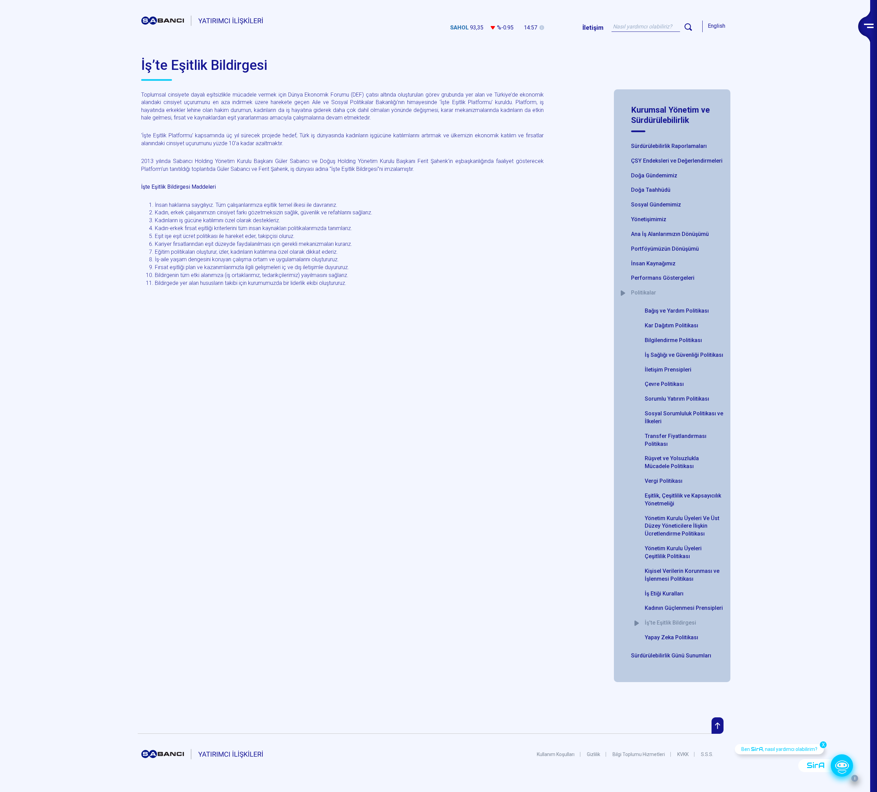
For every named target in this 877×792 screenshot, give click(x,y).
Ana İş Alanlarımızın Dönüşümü (670, 234)
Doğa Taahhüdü (650, 190)
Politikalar (643, 292)
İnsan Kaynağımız (653, 263)
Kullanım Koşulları (556, 754)
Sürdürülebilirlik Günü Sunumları (671, 655)
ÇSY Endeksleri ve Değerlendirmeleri (676, 161)
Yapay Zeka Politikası (671, 637)
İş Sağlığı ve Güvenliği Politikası (684, 355)
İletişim (593, 27)
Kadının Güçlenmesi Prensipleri (684, 608)
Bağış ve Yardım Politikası (677, 310)
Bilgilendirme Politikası (673, 340)
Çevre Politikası (664, 384)
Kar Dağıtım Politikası (671, 325)
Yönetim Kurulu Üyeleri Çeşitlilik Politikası (673, 552)
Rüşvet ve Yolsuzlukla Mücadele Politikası (672, 462)
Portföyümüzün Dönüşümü (665, 249)
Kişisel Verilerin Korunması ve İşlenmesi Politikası (682, 575)
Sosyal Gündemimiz (656, 204)
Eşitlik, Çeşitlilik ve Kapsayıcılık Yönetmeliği (683, 499)
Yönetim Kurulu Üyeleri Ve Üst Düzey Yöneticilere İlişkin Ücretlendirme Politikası (682, 526)
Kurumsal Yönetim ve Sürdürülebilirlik (670, 115)
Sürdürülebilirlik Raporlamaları (669, 146)
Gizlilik (593, 754)
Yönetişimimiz (648, 219)
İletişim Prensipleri (668, 369)
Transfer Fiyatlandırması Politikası (675, 440)
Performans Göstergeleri (662, 278)
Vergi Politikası (663, 481)
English (716, 26)
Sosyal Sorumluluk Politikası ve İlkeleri (684, 417)
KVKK (683, 754)
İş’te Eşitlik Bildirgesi (670, 622)
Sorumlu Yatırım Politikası (677, 398)
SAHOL (459, 27)
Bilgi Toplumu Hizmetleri (639, 754)
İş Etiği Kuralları (664, 593)
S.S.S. (707, 754)
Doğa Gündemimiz (654, 175)
